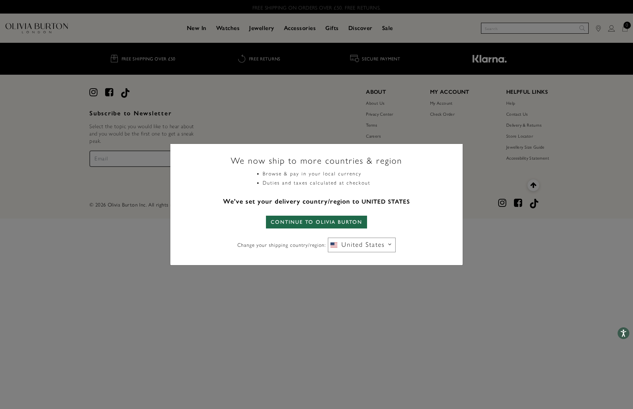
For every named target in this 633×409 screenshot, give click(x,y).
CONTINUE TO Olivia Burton (316, 222)
